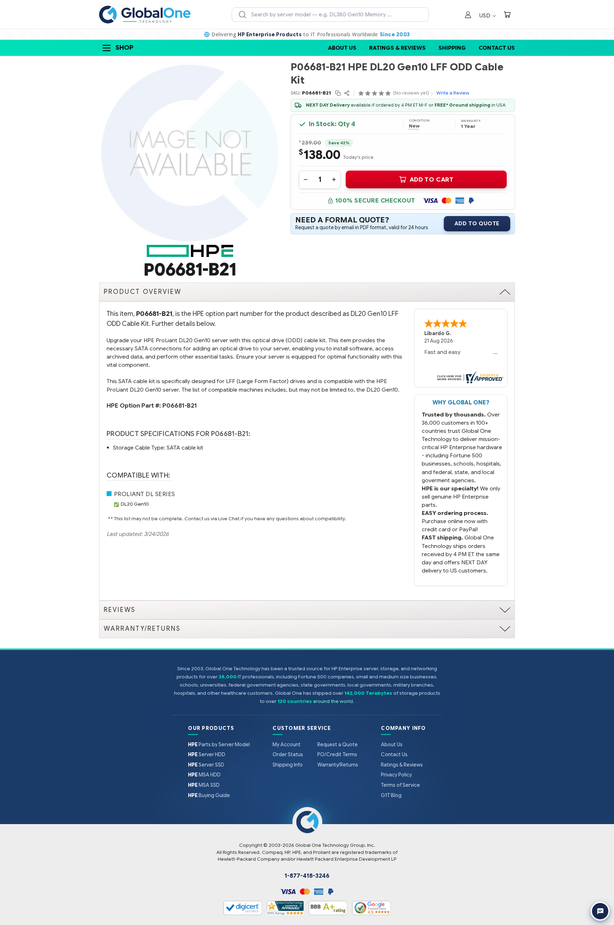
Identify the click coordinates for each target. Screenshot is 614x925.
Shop (124, 48)
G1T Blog (391, 795)
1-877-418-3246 (307, 876)
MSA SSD (204, 785)
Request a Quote (337, 744)
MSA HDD (204, 774)
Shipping (452, 47)
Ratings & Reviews (397, 47)
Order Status (288, 754)
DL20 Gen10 (135, 504)
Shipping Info (288, 765)
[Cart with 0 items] (507, 15)
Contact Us (497, 47)
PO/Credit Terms (337, 754)
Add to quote (477, 223)
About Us (342, 47)
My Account (287, 744)
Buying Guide (209, 795)
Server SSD (206, 765)
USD (485, 15)
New (414, 126)
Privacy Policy (396, 774)
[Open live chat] (600, 911)
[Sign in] (467, 15)
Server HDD (206, 754)
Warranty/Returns (337, 765)
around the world (333, 701)
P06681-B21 (179, 405)
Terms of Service (400, 785)
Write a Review (452, 93)
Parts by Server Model (219, 744)
